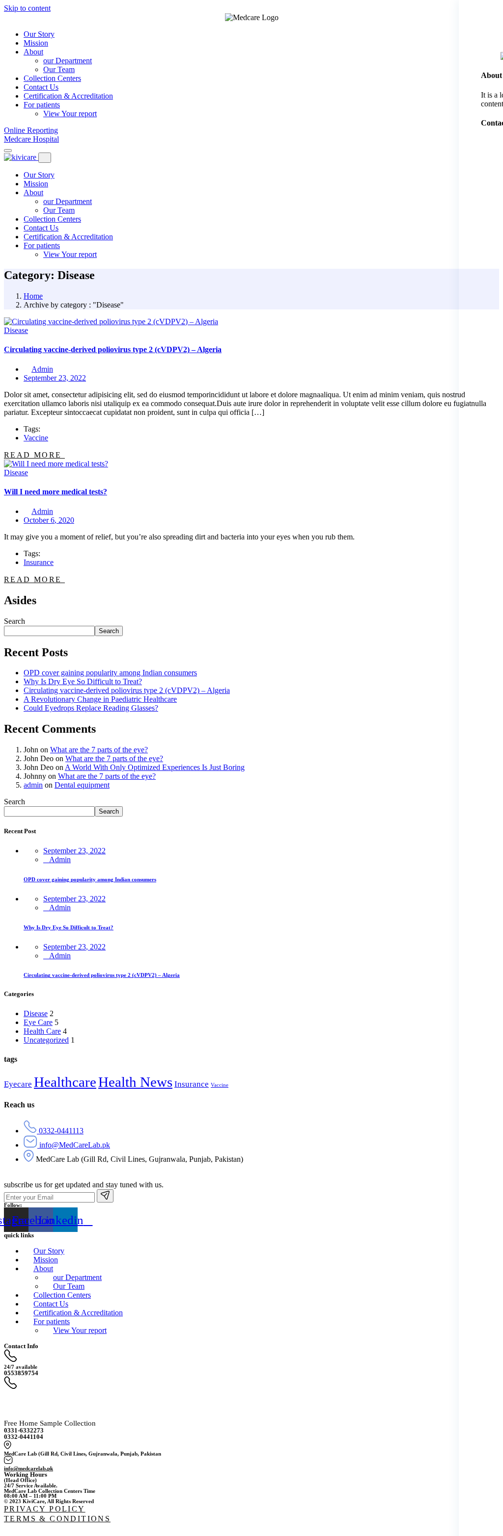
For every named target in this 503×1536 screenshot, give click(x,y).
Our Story (39, 175)
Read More (34, 455)
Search (14, 621)
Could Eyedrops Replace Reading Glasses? (91, 708)
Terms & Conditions (57, 1518)
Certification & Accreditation (68, 236)
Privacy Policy (44, 1509)
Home (33, 296)
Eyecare (18, 1084)
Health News (135, 1082)
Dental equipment (82, 785)
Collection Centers (52, 219)
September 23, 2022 (74, 850)
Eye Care (38, 1022)
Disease (16, 330)
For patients (42, 245)
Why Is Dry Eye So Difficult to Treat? (83, 681)
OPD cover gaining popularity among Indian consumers (110, 672)
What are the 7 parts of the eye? (99, 749)
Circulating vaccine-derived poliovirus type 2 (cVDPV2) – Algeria (127, 690)
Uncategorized (46, 1040)
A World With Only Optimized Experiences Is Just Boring (155, 767)
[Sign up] (105, 1196)
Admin (42, 369)
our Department (67, 201)
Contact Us (41, 228)
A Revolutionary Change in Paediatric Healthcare (100, 699)
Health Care (42, 1031)
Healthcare (65, 1082)
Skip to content (27, 8)
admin (33, 785)
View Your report (70, 254)
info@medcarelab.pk (28, 1468)
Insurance (39, 562)
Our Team (59, 210)
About (33, 192)
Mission (36, 183)
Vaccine (36, 438)
